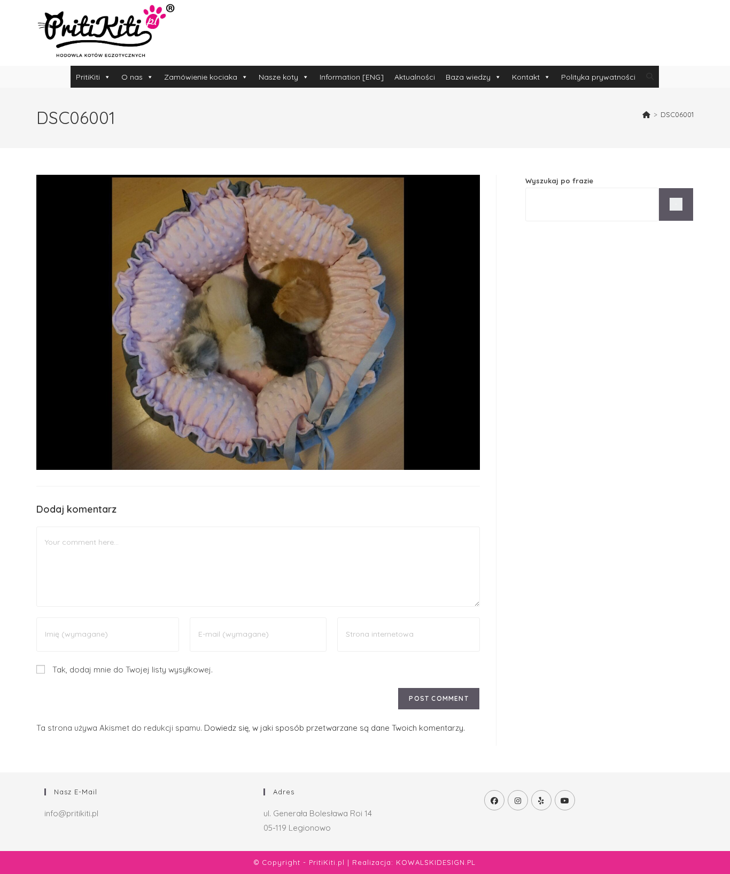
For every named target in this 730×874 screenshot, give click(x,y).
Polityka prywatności (598, 77)
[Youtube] (565, 800)
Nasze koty (278, 77)
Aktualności (414, 77)
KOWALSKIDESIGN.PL (436, 862)
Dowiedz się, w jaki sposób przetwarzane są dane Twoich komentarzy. (334, 728)
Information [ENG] (352, 77)
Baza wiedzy (468, 77)
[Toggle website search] (650, 76)
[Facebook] (494, 800)
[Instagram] (518, 800)
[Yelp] (541, 800)
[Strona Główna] (646, 114)
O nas (132, 77)
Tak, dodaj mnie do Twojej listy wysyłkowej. (131, 669)
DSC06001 (677, 114)
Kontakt (526, 77)
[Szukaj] (676, 204)
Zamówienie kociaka (200, 77)
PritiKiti (88, 77)
